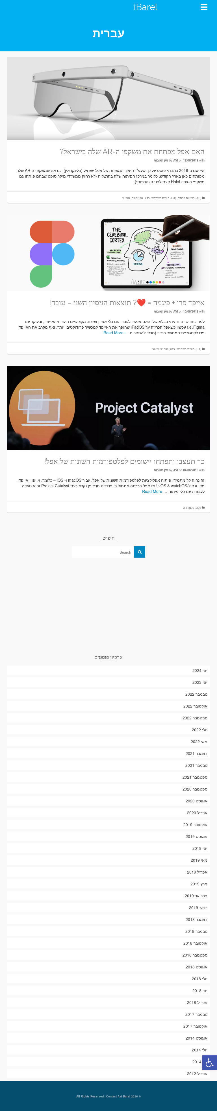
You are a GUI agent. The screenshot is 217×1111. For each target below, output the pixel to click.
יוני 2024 (199, 670)
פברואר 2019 (196, 895)
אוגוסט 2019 (196, 836)
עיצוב (155, 349)
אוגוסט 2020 (196, 801)
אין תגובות (161, 160)
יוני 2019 (199, 848)
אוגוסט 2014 (196, 1038)
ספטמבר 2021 (195, 777)
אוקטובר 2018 (195, 943)
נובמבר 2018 (196, 931)
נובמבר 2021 (196, 765)
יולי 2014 (199, 1050)
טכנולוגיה (137, 198)
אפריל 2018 (197, 1002)
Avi (175, 160)
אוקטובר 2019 (195, 824)
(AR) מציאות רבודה (189, 198)
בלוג (147, 198)
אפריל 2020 (197, 812)
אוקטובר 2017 (195, 1026)
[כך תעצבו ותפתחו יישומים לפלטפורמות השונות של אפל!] (108, 407)
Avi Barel (124, 1096)
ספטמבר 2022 (195, 718)
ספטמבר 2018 (195, 955)
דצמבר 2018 (196, 919)
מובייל (126, 198)
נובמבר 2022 (196, 694)
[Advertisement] (108, 605)
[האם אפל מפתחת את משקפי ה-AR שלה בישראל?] (108, 98)
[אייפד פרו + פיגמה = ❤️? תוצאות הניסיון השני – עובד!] (108, 252)
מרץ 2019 (198, 884)
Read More (113, 332)
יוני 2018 (199, 990)
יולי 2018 (199, 978)
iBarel (145, 7)
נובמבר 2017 (196, 1014)
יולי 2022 (199, 729)
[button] (209, 1062)
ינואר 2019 (198, 907)
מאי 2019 (199, 860)
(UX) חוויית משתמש (163, 198)
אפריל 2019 (197, 872)
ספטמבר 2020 (195, 789)
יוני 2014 (199, 1061)
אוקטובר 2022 (195, 706)
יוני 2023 (199, 682)
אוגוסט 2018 (196, 967)
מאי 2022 (199, 741)
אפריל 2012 (197, 1073)
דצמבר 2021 (196, 753)
